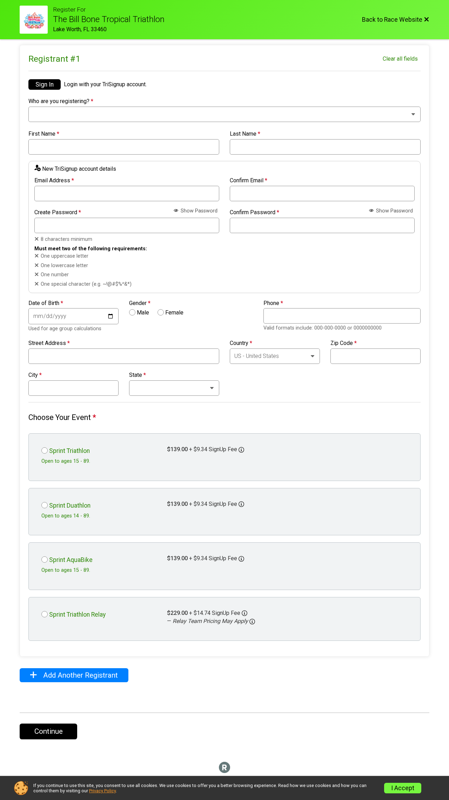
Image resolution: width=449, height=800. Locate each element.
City (35, 375)
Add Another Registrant (79, 675)
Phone (273, 303)
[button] (252, 621)
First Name (43, 134)
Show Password (198, 211)
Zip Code (343, 343)
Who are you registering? (60, 101)
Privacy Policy (102, 790)
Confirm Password (254, 212)
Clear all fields (400, 58)
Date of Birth (45, 303)
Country (241, 343)
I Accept (402, 788)
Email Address (54, 180)
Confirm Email (248, 180)
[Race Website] (36, 20)
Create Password (57, 212)
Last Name (245, 134)
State (137, 375)
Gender (139, 303)
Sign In (44, 84)
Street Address (49, 343)
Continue (48, 731)
